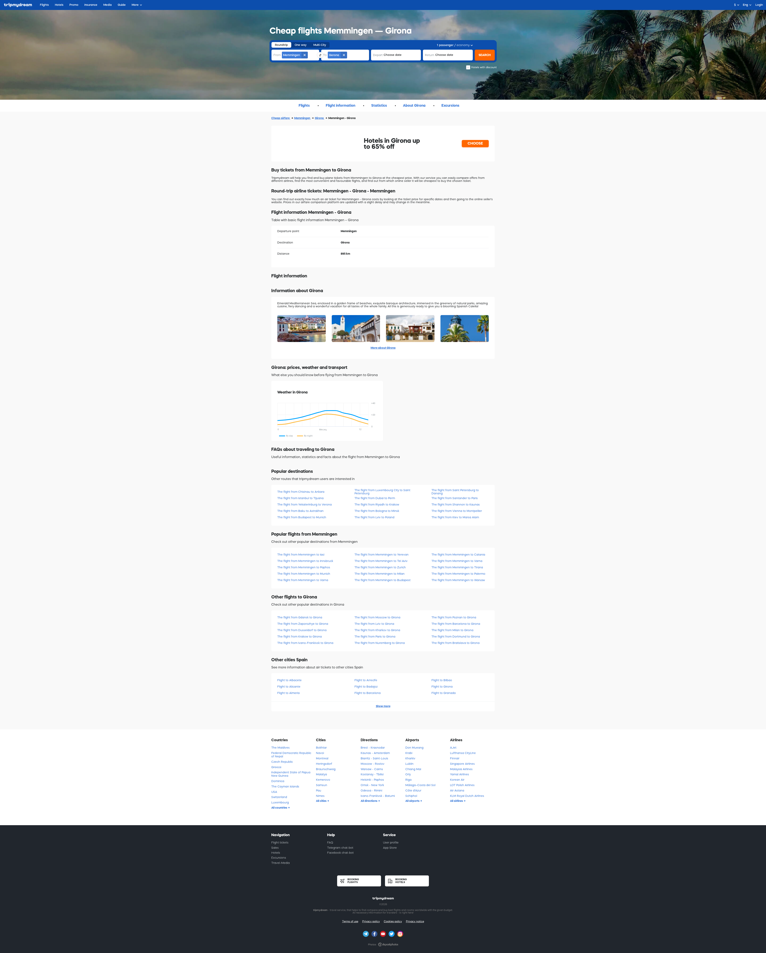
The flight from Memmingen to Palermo (458, 573)
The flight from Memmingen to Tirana (457, 567)
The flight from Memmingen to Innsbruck (305, 561)
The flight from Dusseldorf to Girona (302, 630)
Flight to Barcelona (367, 693)
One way (301, 44)
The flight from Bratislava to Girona (455, 643)
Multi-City (319, 44)
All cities (321, 800)
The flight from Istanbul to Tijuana (300, 498)
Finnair (454, 758)
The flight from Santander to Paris (454, 498)
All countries (279, 807)
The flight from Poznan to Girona (453, 617)
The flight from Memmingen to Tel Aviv (381, 561)
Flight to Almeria (288, 693)
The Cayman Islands (285, 786)
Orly (408, 774)
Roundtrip (281, 44)
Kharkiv (410, 758)
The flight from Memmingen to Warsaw (458, 580)
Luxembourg (280, 802)
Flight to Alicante (288, 686)
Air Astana (457, 790)
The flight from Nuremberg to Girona (379, 643)
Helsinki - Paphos (372, 779)
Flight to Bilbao (441, 680)
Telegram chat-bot (340, 847)
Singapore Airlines (462, 763)
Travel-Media (280, 862)
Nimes (320, 795)
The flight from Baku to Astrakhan (300, 511)
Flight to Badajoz (366, 686)
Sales (275, 847)
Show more (383, 706)
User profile (391, 842)
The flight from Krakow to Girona (299, 636)
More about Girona (383, 347)
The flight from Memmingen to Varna (302, 580)
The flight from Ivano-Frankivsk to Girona (305, 643)
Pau (318, 790)
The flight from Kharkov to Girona (377, 630)
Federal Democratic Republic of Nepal (291, 755)
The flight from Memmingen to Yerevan (381, 554)
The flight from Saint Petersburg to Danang (455, 492)
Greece (276, 767)
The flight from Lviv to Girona (374, 623)
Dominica (277, 781)
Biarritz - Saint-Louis (374, 758)
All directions (369, 800)
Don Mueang (414, 747)
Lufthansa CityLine (463, 753)
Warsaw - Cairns (372, 769)
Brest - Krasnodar (373, 747)
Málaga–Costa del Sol (420, 785)
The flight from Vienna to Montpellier (456, 511)
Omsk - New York (372, 785)
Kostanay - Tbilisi (372, 774)
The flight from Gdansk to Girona (299, 617)
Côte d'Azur (413, 790)
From (277, 55)
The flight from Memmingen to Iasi (300, 554)
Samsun (321, 785)
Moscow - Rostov (372, 763)
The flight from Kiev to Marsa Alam (455, 517)
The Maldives (280, 747)
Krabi (408, 753)
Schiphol (411, 795)
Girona (319, 118)
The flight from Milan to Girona (452, 630)
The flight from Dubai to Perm (374, 498)
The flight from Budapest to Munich (301, 517)
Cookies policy (393, 921)
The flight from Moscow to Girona (377, 617)
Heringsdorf (324, 763)
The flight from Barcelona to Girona (455, 623)
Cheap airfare (280, 118)
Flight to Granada (443, 693)
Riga (408, 779)
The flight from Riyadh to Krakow (376, 504)
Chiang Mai (413, 769)
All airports (412, 800)
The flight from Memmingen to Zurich (380, 567)
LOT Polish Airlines (462, 785)
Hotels (275, 852)
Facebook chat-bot (340, 852)
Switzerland (279, 797)
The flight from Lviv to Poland (374, 517)
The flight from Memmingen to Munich (303, 573)
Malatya (321, 774)
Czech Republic (282, 761)
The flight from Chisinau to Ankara (300, 491)
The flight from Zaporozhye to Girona (302, 623)
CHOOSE (475, 143)
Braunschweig (326, 769)
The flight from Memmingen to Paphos (303, 567)
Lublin (409, 763)
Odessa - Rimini (371, 790)
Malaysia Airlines (461, 769)
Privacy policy (371, 921)
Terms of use (350, 921)
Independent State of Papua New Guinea (290, 774)
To (325, 55)
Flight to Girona (442, 686)
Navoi (320, 753)
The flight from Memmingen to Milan (379, 573)
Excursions (278, 857)
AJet (453, 747)
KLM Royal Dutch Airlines (467, 795)
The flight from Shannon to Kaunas (455, 504)
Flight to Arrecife (365, 680)
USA (274, 791)
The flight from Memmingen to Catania (458, 554)
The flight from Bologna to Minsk (376, 511)
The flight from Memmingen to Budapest (382, 580)
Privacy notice (415, 921)
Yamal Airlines (459, 774)
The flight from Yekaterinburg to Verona (304, 504)
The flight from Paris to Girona (374, 636)
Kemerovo (323, 779)
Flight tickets (279, 842)
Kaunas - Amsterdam (375, 753)
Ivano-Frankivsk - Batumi (378, 795)
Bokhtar (321, 747)
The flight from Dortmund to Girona (455, 636)
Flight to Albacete (289, 680)
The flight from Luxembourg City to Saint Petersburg (382, 492)
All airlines (457, 800)
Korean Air (457, 779)
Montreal (322, 758)
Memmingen (302, 118)
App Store (390, 847)
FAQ (330, 842)
